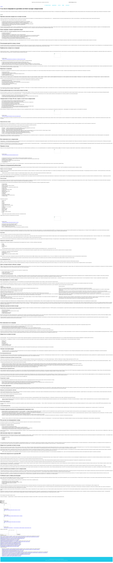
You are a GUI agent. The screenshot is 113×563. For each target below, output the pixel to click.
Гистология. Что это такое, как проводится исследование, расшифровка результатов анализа (16, 554)
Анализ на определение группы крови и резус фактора (12, 521)
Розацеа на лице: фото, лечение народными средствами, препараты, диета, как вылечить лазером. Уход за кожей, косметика (20, 549)
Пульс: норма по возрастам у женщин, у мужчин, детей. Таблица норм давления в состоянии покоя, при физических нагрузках (19, 536)
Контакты (67, 5)
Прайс (63, 5)
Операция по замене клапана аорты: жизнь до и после (10, 222)
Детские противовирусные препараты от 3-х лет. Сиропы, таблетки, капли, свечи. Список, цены (15, 541)
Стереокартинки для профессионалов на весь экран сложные (9, 546)
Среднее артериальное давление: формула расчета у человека (13, 515)
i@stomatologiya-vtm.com (72, 2)
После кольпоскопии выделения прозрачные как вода (10, 154)
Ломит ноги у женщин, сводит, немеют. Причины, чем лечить (11, 555)
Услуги (59, 5)
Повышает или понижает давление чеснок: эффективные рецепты (10, 543)
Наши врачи (54, 5)
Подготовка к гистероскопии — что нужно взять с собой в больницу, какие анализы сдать (17, 527)
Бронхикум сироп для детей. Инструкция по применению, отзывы (10, 544)
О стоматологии (47, 5)
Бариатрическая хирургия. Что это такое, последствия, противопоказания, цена (12, 538)
